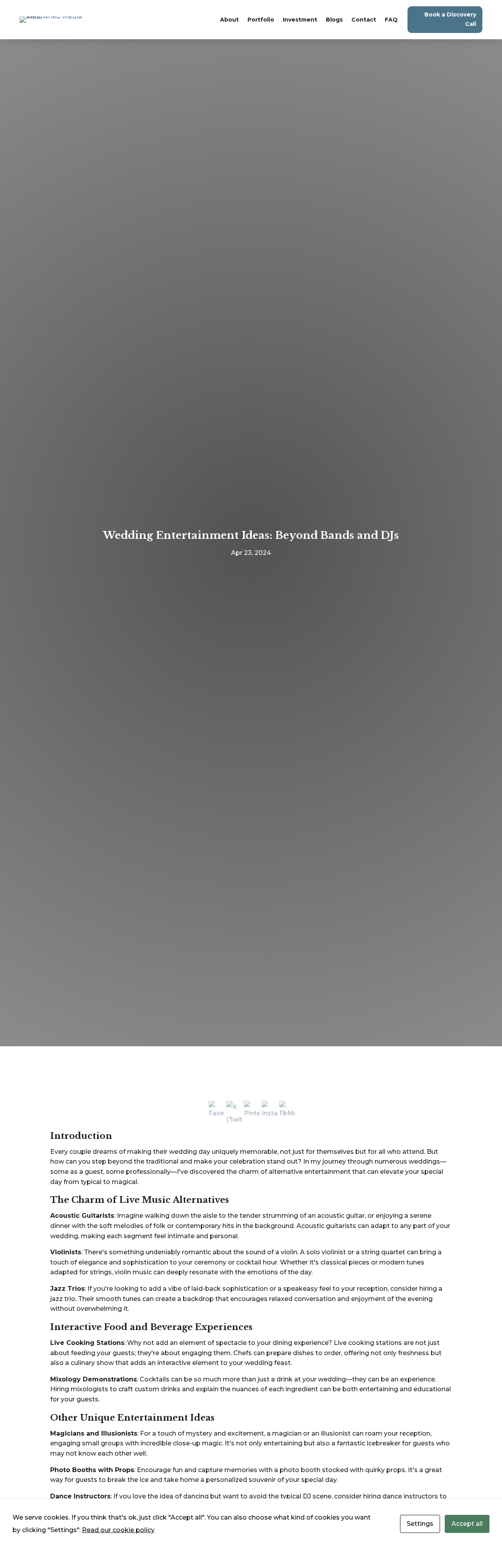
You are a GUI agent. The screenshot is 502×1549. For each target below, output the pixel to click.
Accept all (467, 1523)
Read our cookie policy (118, 1530)
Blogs (334, 20)
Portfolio (260, 20)
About (229, 20)
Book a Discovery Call (450, 19)
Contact (363, 20)
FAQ (391, 20)
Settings (420, 1523)
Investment (300, 20)
